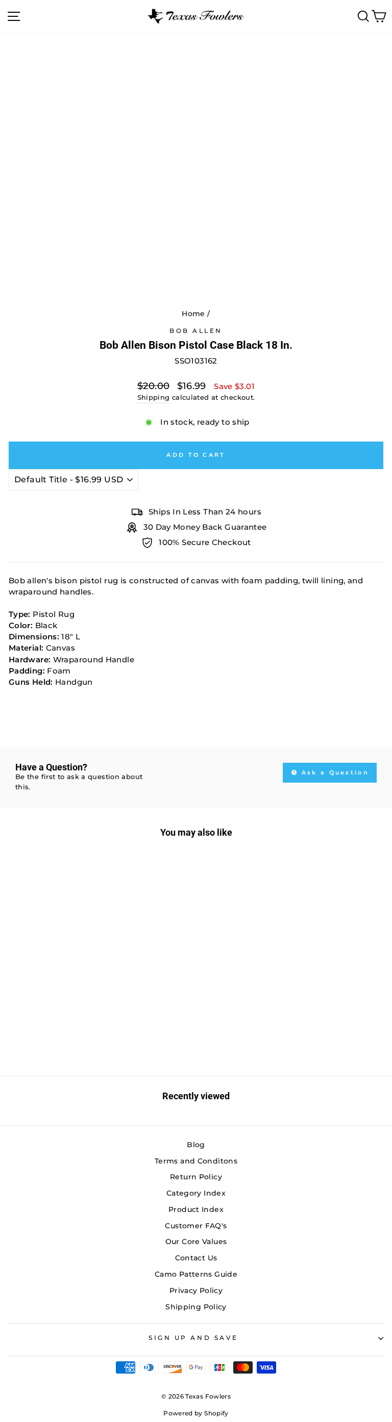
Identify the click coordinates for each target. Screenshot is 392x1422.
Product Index (196, 1209)
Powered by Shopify (196, 1413)
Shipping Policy (196, 1307)
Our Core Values (196, 1241)
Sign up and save (193, 1337)
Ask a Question (334, 772)
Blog (196, 1145)
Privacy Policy (196, 1290)
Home (193, 313)
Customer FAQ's (196, 1226)
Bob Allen (196, 330)
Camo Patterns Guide (196, 1274)
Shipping (153, 397)
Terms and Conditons (196, 1161)
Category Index (196, 1193)
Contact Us (196, 1258)
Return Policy (196, 1177)
